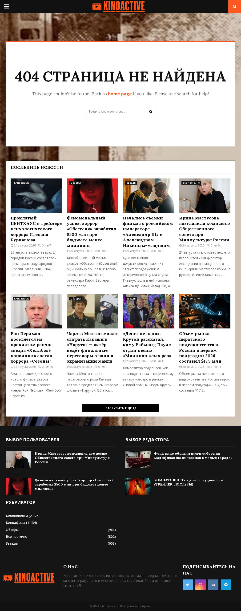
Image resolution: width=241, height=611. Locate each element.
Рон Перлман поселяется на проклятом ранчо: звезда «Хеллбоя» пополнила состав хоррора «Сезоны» (31, 347)
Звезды (131, 182)
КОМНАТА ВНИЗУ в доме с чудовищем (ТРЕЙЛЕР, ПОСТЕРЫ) (188, 482)
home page (120, 94)
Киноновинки (17, 516)
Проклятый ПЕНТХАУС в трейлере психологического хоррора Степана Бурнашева (36, 229)
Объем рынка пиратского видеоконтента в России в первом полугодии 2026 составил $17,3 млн (200, 347)
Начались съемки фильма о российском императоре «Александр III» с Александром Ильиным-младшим (148, 231)
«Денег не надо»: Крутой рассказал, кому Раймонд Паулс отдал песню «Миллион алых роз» (147, 344)
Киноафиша (21, 182)
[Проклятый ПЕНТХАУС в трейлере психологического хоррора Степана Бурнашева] (36, 195)
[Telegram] (226, 584)
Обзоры (75, 182)
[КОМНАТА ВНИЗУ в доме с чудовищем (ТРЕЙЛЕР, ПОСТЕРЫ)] (138, 486)
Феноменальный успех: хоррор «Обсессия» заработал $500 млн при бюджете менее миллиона (91, 231)
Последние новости (37, 167)
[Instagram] (200, 584)
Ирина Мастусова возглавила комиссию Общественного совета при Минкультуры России (204, 229)
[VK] (213, 584)
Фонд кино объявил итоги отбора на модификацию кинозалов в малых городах (193, 455)
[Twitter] (188, 584)
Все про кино (191, 182)
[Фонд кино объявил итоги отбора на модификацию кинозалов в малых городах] (138, 459)
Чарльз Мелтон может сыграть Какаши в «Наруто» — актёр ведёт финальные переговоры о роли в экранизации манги (92, 347)
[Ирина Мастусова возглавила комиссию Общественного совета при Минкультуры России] (205, 195)
